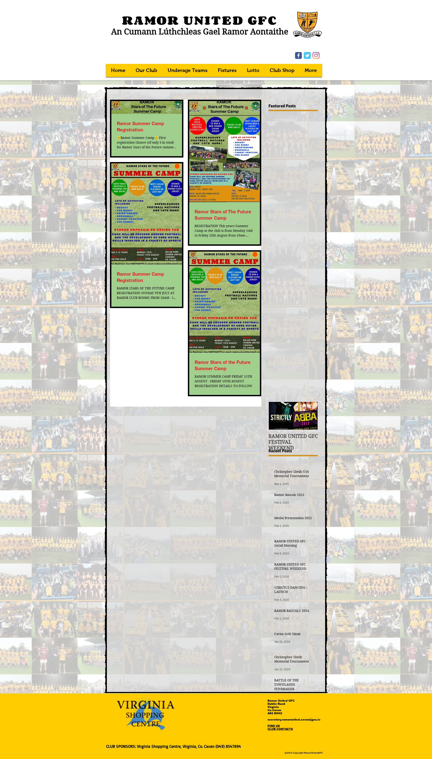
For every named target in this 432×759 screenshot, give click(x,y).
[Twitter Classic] (307, 55)
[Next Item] (311, 415)
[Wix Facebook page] (298, 55)
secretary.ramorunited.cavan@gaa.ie (294, 719)
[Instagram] (316, 55)
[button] (188, 70)
